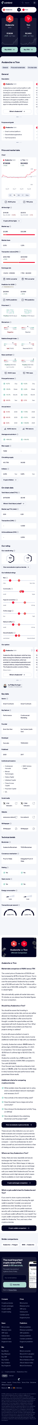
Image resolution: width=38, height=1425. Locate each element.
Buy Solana (5, 1360)
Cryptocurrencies (7, 1303)
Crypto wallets (6, 1309)
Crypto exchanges (7, 1306)
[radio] (10, 195)
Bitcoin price (24, 1303)
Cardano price (24, 1315)
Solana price (24, 1312)
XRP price (23, 1309)
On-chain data (32, 67)
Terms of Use (25, 1382)
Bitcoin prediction (25, 1327)
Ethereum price (24, 1306)
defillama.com (26, 1395)
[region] (19, 100)
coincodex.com (5, 1397)
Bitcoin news (6, 1327)
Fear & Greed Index (26, 1357)
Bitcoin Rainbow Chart (27, 1360)
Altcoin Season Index (26, 1363)
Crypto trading (6, 1312)
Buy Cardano (6, 1363)
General (5, 67)
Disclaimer (33, 1382)
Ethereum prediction (26, 1330)
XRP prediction (24, 1333)
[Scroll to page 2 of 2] (20, 116)
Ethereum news (6, 1330)
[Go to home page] (7, 2)
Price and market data (18, 67)
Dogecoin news (7, 1342)
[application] (19, 178)
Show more (7, 670)
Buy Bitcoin (5, 1351)
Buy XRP (4, 1357)
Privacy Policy (13, 1290)
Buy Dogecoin (6, 1366)
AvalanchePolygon (10, 1245)
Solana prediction (25, 1336)
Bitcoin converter (25, 1351)
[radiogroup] (19, 195)
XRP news (5, 1333)
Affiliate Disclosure (7, 1385)
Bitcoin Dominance (26, 1366)
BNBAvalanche (28, 1245)
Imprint (9, 1382)
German (11, 1376)
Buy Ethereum (6, 1354)
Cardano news (6, 1339)
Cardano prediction (26, 1339)
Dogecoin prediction (26, 1342)
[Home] (2, 1372)
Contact (4, 1382)
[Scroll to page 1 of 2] (17, 116)
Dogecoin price (25, 1318)
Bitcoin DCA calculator (27, 1354)
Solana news (6, 1336)
